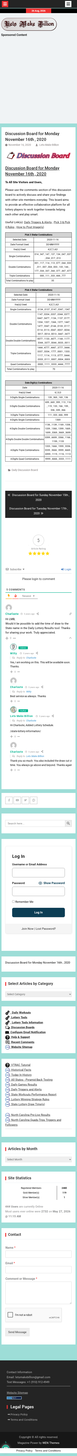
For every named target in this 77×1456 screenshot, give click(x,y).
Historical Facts (20, 1070)
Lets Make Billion (49, 144)
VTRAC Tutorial (20, 1065)
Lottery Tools (18, 1017)
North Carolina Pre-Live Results (30, 1115)
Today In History (21, 1075)
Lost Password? (46, 928)
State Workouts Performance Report (33, 1094)
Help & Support (20, 1037)
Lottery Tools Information (26, 1022)
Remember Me (24, 901)
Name (10, 1247)
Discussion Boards (22, 1027)
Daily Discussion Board (25, 469)
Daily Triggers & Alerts (38, 222)
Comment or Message (21, 1279)
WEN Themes (50, 1443)
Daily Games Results (23, 1084)
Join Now (27, 928)
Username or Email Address (29, 864)
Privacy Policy (19, 1414)
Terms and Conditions (24, 1419)
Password (18, 883)
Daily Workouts (20, 1012)
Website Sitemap (21, 1047)
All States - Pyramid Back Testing (31, 1079)
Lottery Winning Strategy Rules (29, 1099)
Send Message (17, 1332)
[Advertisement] (38, 83)
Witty (13, 653)
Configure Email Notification (27, 1032)
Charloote (31, 657)
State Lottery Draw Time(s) (27, 1104)
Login (67, 569)
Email (10, 1263)
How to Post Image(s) (30, 227)
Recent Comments (22, 1042)
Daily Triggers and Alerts (26, 1089)
